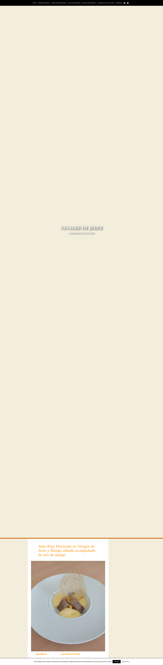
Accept (116, 661)
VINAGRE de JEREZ (44, 3)
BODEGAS (119, 3)
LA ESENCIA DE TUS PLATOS (105, 3)
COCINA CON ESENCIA (89, 3)
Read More (125, 661)
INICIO (34, 3)
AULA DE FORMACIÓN (74, 3)
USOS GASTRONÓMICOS (58, 3)
